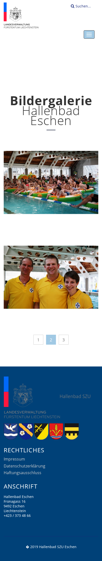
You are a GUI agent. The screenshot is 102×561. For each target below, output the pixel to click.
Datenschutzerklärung (24, 466)
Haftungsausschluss (22, 472)
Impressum (14, 459)
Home (47, 71)
